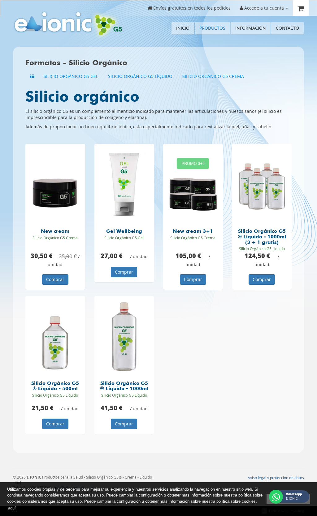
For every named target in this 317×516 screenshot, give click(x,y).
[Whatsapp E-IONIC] (276, 497)
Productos (212, 28)
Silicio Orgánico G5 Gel (71, 76)
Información (250, 28)
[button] (264, 8)
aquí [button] (12, 508)
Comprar (55, 279)
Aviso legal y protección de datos (276, 477)
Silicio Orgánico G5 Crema (213, 76)
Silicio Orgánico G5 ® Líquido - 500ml (55, 386)
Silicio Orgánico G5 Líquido (140, 76)
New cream (55, 231)
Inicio (182, 28)
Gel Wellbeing (124, 231)
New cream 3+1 (193, 231)
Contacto (287, 28)
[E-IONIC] (67, 25)
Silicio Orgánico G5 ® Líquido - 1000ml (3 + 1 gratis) (262, 237)
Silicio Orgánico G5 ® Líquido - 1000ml (124, 386)
